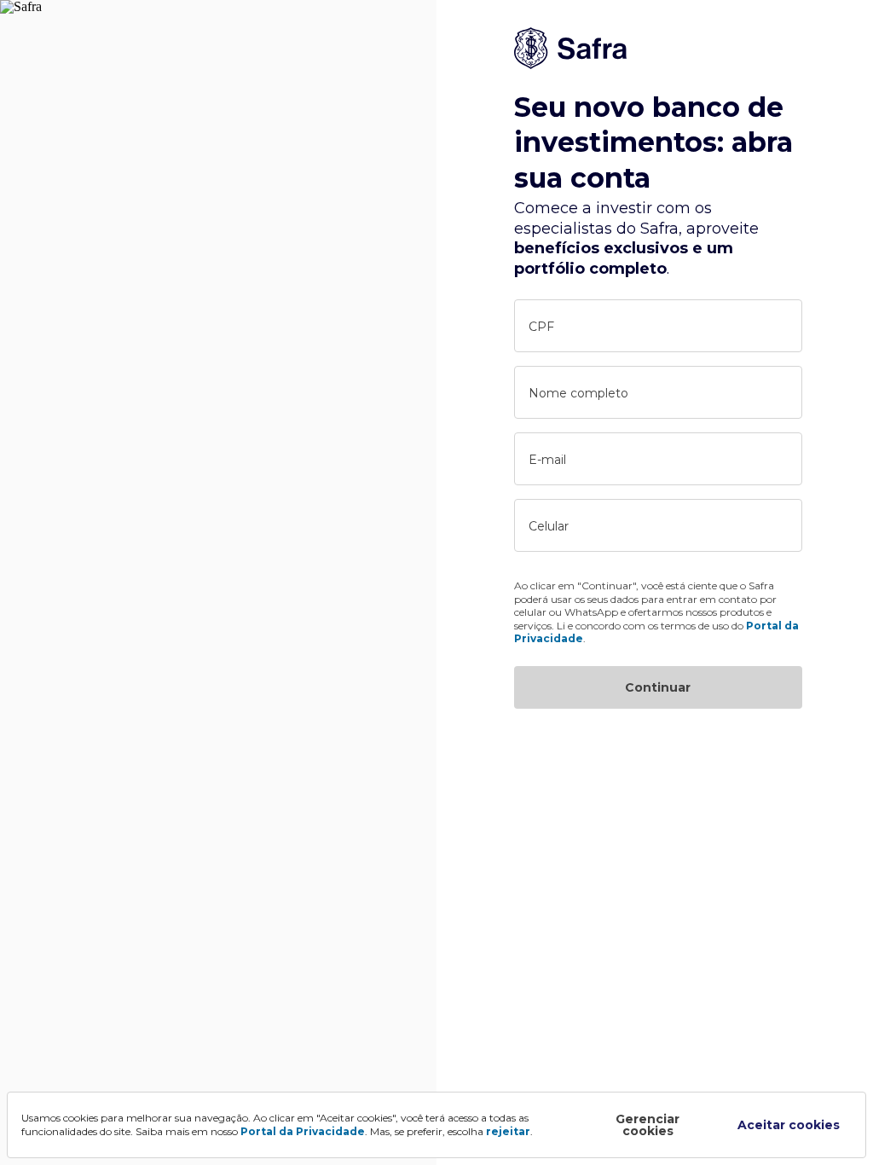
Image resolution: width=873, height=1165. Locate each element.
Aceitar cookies (788, 1125)
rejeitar (508, 1131)
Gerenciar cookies (647, 1125)
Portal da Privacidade (302, 1131)
